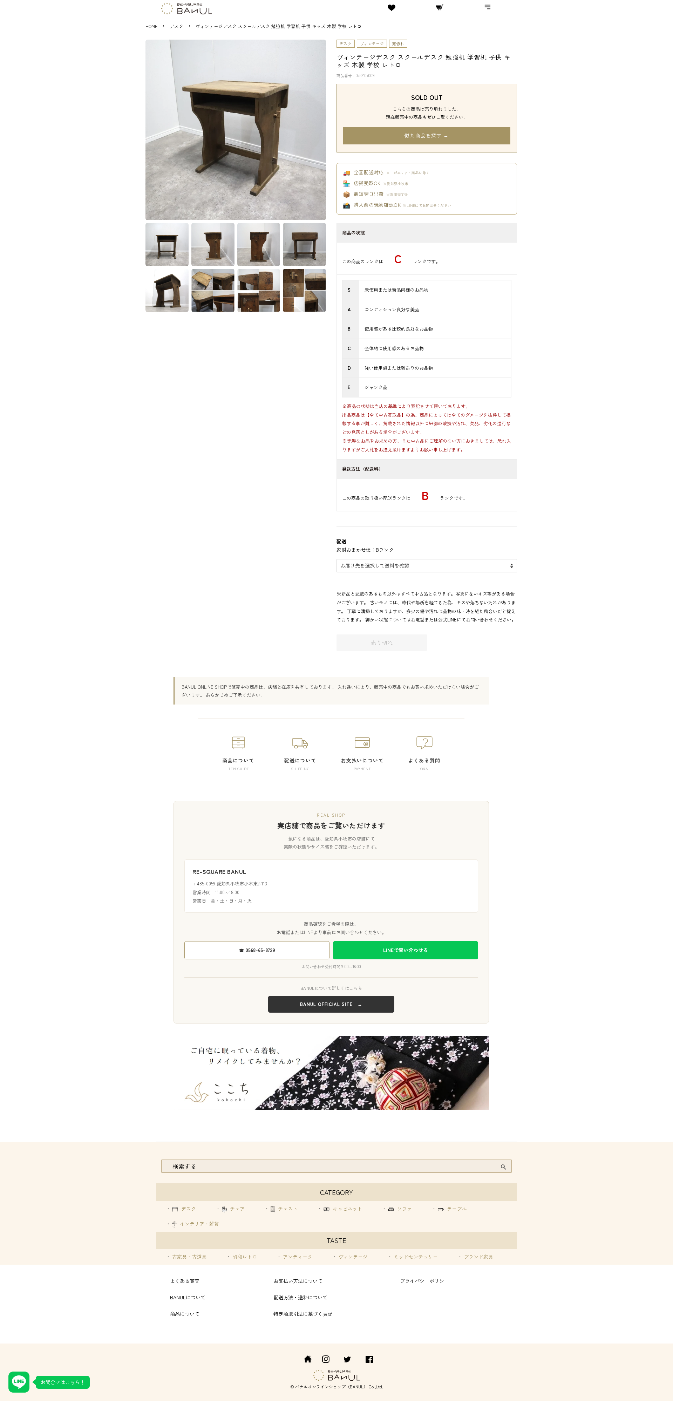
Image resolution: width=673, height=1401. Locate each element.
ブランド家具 (477, 1256)
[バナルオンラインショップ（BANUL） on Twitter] (347, 1360)
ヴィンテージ (372, 43)
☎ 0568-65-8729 (257, 949)
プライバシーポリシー (424, 1280)
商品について (184, 1313)
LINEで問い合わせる (405, 949)
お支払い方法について (297, 1280)
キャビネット (346, 1208)
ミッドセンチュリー (415, 1256)
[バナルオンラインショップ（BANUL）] (304, 1360)
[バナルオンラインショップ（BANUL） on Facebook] (369, 1360)
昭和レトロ (244, 1256)
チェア (237, 1208)
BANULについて (187, 1297)
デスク (177, 26)
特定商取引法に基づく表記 (302, 1313)
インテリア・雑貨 (198, 1223)
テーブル (456, 1208)
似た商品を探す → (427, 135)
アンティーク (296, 1256)
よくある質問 (184, 1280)
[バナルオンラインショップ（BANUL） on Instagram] (325, 1360)
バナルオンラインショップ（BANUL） (331, 1386)
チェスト (287, 1208)
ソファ (404, 1208)
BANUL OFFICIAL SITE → (331, 1004)
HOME (151, 26)
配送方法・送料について (300, 1297)
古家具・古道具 (188, 1256)
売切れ (398, 43)
